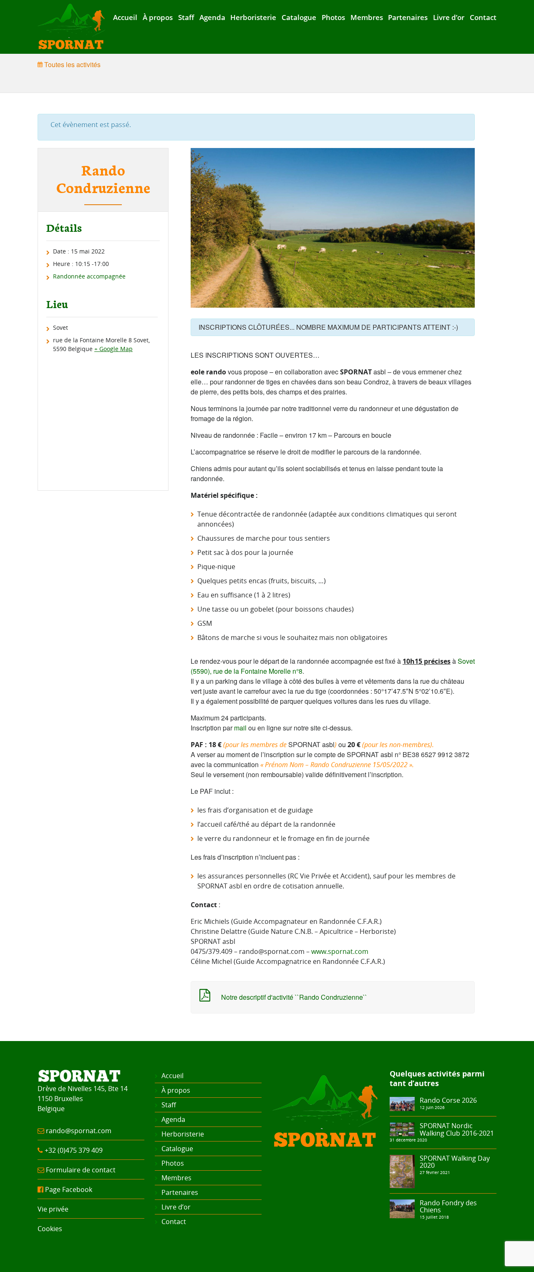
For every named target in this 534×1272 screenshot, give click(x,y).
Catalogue (299, 17)
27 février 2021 (435, 1172)
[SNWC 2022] (402, 1128)
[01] (402, 1103)
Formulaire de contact (81, 1169)
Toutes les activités (72, 64)
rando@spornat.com (78, 1130)
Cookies (50, 1228)
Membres (366, 17)
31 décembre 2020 (408, 1140)
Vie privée (53, 1209)
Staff (186, 17)
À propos (158, 17)
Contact (483, 17)
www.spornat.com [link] (339, 951)
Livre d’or (448, 17)
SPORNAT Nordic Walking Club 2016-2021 (457, 1129)
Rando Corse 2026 (448, 1100)
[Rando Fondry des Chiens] (402, 1208)
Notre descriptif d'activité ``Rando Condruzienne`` (294, 997)
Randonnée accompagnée (89, 276)
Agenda (212, 17)
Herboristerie (253, 17)
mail (240, 728)
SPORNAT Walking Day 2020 (455, 1162)
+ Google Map (113, 349)
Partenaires (408, 17)
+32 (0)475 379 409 (74, 1150)
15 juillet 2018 (434, 1217)
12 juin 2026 (432, 1107)
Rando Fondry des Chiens (448, 1206)
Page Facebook (68, 1189)
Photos (333, 17)
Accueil (125, 17)
